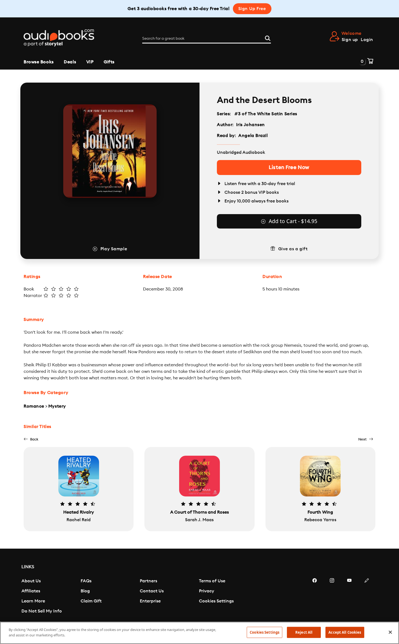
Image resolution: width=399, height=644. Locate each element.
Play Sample (113, 249)
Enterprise (150, 601)
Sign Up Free (252, 9)
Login (367, 39)
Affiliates (30, 591)
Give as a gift (293, 249)
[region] (199, 633)
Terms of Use (212, 581)
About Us (31, 581)
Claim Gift (91, 601)
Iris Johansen (250, 124)
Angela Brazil (253, 135)
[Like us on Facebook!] (314, 596)
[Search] (268, 37)
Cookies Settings (216, 601)
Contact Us (152, 591)
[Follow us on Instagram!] (332, 596)
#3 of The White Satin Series (266, 113)
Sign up (350, 39)
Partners (148, 581)
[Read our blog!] (366, 596)
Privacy (206, 591)
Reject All (303, 632)
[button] (31, 439)
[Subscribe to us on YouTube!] (349, 596)
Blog (85, 591)
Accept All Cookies (344, 632)
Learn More (33, 601)
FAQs (86, 581)
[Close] (390, 632)
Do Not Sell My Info (41, 611)
